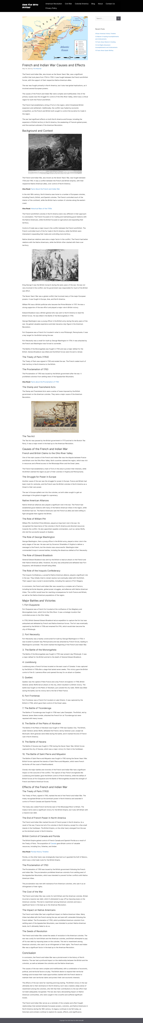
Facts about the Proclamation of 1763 (45, 382)
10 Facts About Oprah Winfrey (104, 50)
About (100, 4)
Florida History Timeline (39, 852)
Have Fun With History (30, 6)
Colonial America (81, 4)
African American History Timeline (105, 33)
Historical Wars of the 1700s (41, 208)
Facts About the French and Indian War (45, 189)
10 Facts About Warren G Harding (105, 42)
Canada (53, 843)
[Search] (118, 18)
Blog (93, 4)
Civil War (68, 4)
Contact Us (110, 4)
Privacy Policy (51, 8)
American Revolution (54, 4)
